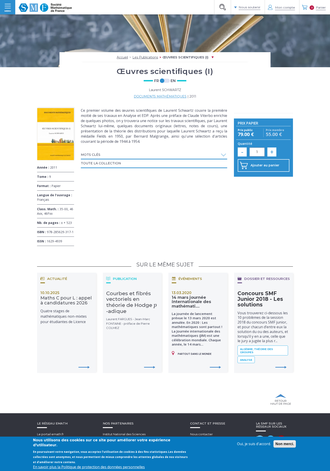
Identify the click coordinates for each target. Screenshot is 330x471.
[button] (154, 155)
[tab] (154, 155)
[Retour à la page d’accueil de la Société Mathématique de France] (45, 7)
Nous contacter (201, 434)
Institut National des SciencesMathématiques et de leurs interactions (131, 436)
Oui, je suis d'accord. (254, 443)
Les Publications (145, 57)
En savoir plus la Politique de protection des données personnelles (89, 466)
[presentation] (155, 305)
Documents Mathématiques (160, 96)
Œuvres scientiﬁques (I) (185, 57)
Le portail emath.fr (50, 434)
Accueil (122, 57)
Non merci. (284, 444)
